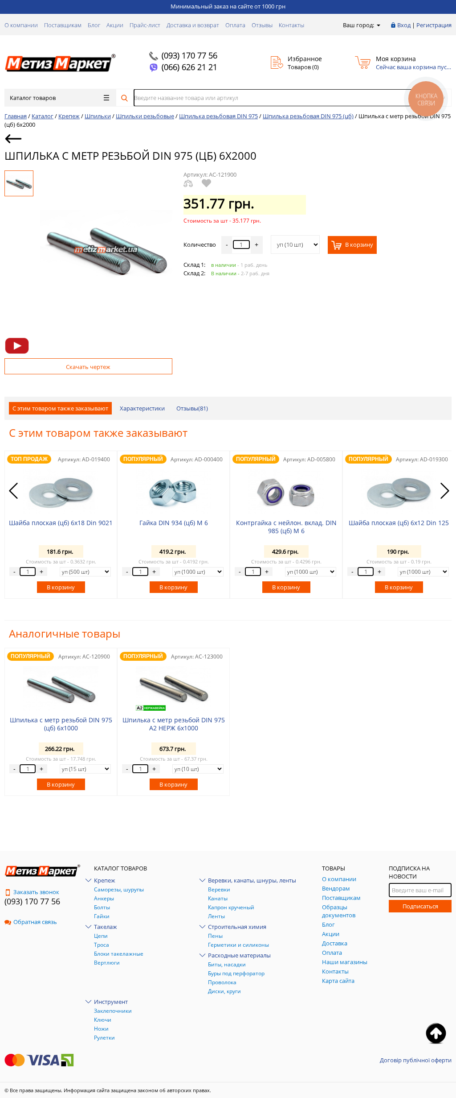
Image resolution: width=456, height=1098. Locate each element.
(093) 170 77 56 (189, 55)
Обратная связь (35, 922)
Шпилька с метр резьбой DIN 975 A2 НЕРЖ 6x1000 (173, 724)
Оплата (235, 25)
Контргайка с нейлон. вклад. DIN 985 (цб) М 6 (286, 526)
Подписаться (420, 906)
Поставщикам (62, 25)
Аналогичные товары (64, 633)
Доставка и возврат (193, 25)
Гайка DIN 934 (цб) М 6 (173, 522)
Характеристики (142, 408)
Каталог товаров (33, 98)
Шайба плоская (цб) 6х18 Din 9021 (61, 522)
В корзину (358, 244)
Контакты (291, 25)
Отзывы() (192, 408)
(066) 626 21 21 (189, 67)
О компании (21, 25)
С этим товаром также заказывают (60, 408)
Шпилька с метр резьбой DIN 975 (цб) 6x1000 (61, 724)
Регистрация (434, 25)
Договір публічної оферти (416, 1060)
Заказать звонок (36, 892)
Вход (404, 25)
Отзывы (262, 25)
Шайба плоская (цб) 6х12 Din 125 (399, 522)
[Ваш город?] (377, 25)
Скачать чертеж (88, 367)
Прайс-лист (145, 25)
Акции (114, 25)
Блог (94, 25)
